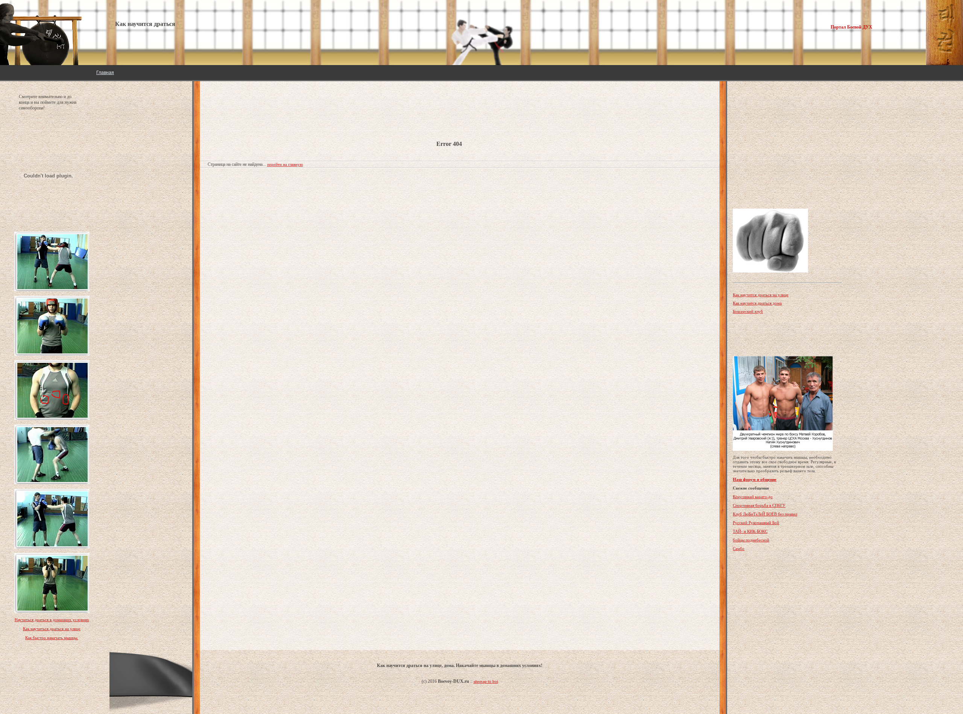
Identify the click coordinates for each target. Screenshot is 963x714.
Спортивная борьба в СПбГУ (759, 505)
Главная (105, 72)
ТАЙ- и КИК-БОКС (750, 531)
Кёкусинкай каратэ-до (753, 496)
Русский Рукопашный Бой (756, 522)
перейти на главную (285, 164)
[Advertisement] (268, 105)
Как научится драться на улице (760, 295)
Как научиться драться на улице (52, 628)
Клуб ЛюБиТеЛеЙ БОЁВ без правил (765, 514)
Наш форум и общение (754, 479)
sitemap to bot (486, 681)
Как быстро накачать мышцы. (51, 637)
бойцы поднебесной (751, 540)
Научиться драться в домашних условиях (52, 619)
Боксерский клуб (748, 311)
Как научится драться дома (757, 303)
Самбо (738, 548)
